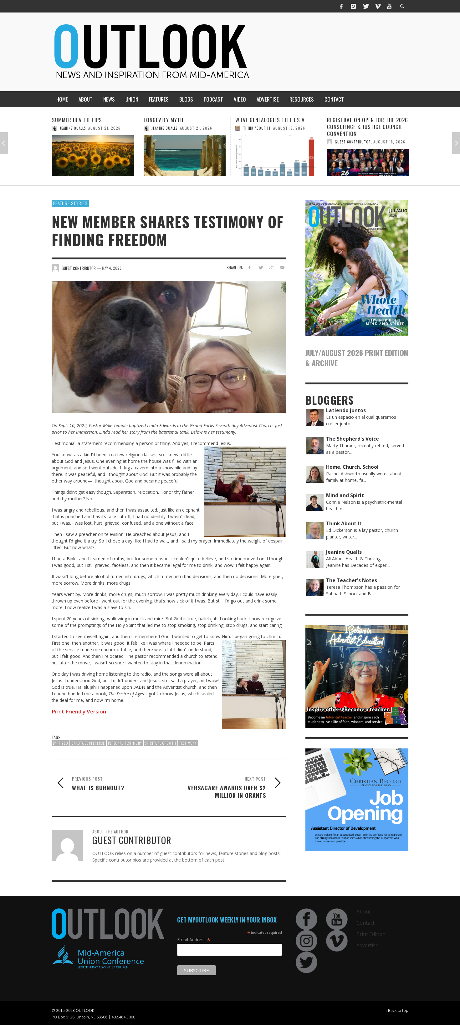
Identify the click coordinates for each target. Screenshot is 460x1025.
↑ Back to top (396, 1010)
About (363, 911)
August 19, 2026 (197, 128)
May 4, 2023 (111, 268)
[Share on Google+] (271, 267)
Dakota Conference (88, 743)
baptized (60, 743)
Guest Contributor (261, 141)
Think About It (165, 128)
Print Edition (371, 934)
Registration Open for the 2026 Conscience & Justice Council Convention (275, 127)
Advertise (367, 945)
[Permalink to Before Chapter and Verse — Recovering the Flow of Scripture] (368, 162)
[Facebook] (341, 6)
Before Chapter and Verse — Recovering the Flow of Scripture (363, 127)
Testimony (188, 743)
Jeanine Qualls (73, 128)
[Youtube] (389, 6)
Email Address (194, 939)
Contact (365, 922)
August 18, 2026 (298, 141)
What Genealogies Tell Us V (178, 120)
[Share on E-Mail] (282, 267)
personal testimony (125, 743)
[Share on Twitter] (260, 267)
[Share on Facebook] (249, 267)
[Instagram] (353, 6)
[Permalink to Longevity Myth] (93, 155)
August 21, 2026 (104, 128)
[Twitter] (365, 6)
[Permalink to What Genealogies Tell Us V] (185, 155)
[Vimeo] (377, 6)
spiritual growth (160, 743)
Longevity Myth (72, 120)
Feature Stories (70, 203)
